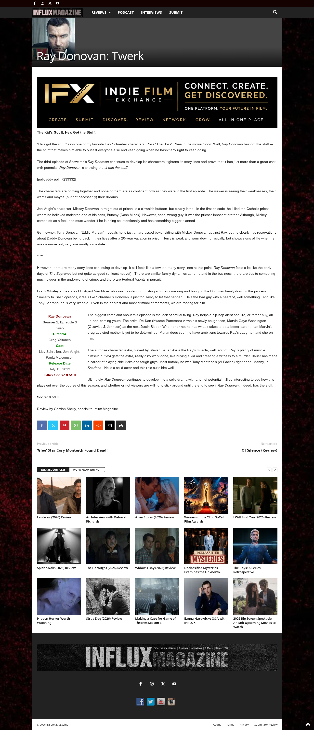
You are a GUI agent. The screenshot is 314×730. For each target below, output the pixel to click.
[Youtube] (58, 3)
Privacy (244, 724)
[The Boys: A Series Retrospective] (255, 546)
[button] (275, 12)
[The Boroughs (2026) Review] (108, 546)
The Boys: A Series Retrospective (247, 570)
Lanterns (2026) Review (54, 517)
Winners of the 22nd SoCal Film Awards (204, 519)
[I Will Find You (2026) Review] (255, 495)
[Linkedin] (87, 425)
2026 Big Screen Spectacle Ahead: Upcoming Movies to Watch (254, 622)
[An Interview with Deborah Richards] (108, 495)
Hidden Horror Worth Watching (53, 620)
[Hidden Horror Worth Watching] (59, 596)
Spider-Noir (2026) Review (56, 568)
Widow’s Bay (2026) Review (155, 568)
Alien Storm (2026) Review (154, 517)
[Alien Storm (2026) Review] (157, 495)
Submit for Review (266, 724)
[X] (50, 3)
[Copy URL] (132, 425)
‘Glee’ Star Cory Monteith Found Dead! (72, 450)
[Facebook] (35, 3)
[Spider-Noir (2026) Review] (59, 546)
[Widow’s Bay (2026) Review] (157, 546)
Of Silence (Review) (259, 450)
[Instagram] (42, 3)
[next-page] (275, 469)
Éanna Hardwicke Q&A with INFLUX (205, 620)
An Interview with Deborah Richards (106, 519)
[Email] (110, 425)
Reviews (99, 12)
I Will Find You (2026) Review (254, 517)
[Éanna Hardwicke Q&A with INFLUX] (206, 596)
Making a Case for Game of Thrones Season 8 (155, 620)
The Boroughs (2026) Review (107, 568)
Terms (230, 724)
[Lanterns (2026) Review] (59, 495)
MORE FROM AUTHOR (87, 469)
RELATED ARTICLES (53, 469)
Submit (176, 12)
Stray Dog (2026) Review (104, 618)
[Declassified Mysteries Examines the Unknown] (206, 546)
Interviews (151, 12)
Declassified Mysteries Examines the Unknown (202, 570)
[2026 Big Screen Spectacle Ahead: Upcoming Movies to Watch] (255, 596)
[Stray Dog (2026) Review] (108, 596)
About (217, 724)
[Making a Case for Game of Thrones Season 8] (157, 596)
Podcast (126, 12)
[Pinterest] (64, 425)
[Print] (121, 425)
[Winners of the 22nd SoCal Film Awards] (206, 495)
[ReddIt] (98, 425)
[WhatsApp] (76, 425)
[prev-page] (269, 469)
